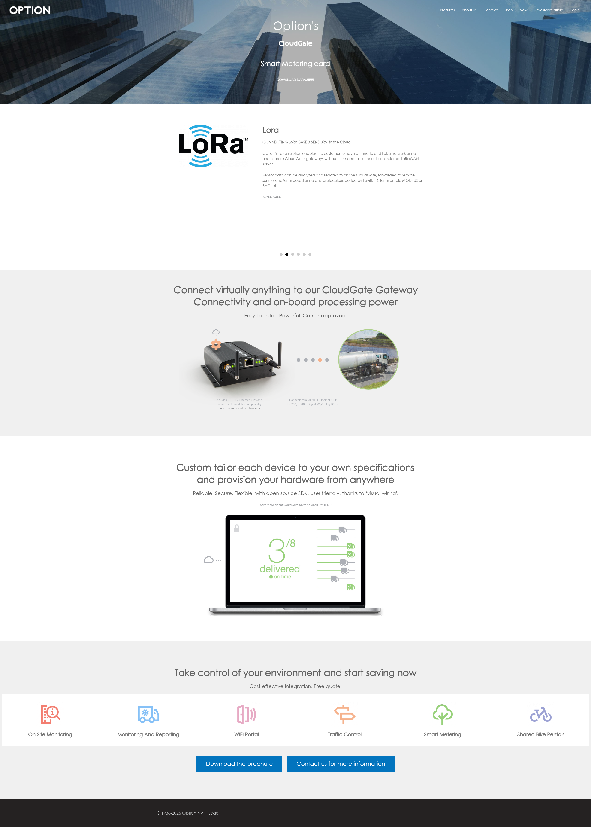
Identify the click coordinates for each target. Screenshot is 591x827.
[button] (281, 254)
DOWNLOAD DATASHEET (295, 65)
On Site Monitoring (471, 734)
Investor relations (550, 10)
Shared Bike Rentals (373, 734)
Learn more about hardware (238, 408)
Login (574, 10)
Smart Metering (275, 734)
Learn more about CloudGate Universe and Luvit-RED (294, 505)
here (393, 152)
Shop (508, 10)
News (524, 10)
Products (447, 10)
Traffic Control (177, 734)
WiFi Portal (79, 734)
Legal (214, 813)
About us (469, 10)
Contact (490, 10)
